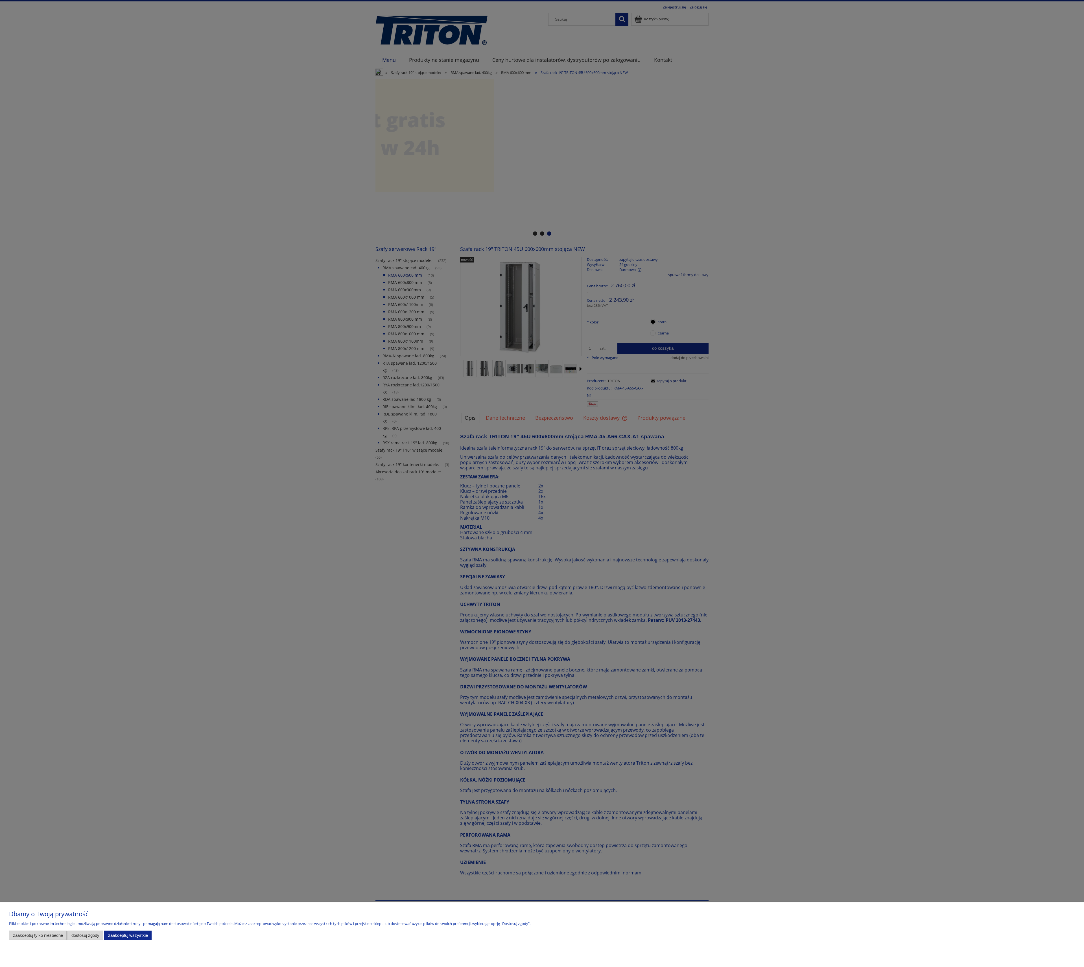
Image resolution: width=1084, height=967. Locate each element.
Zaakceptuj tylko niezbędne (38, 935)
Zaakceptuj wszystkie (128, 935)
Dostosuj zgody (85, 935)
